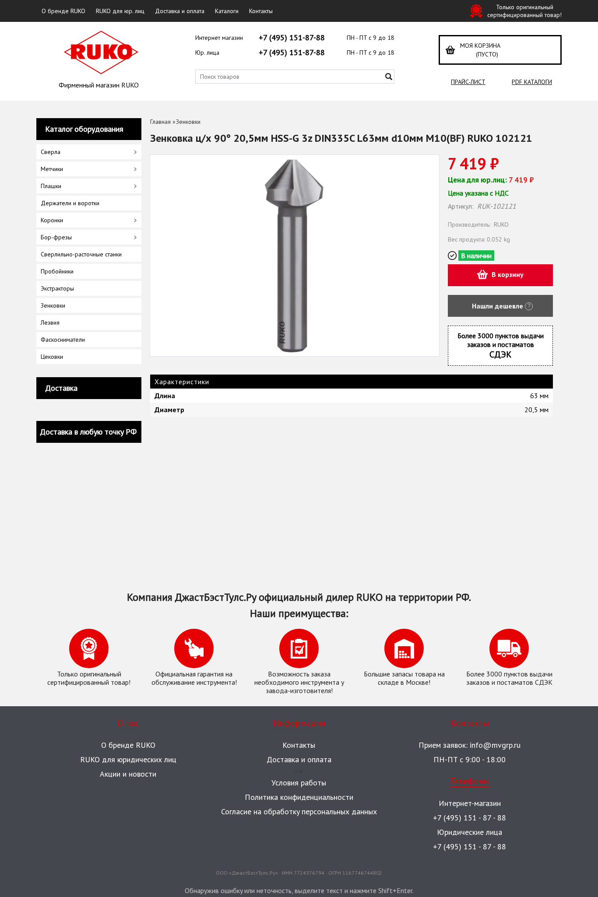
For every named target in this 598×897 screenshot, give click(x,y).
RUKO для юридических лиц (128, 759)
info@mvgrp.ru (495, 745)
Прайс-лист (468, 82)
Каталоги (227, 11)
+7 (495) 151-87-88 (292, 37)
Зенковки (188, 122)
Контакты (261, 11)
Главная (160, 122)
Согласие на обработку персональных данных (299, 811)
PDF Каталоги (532, 82)
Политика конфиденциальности (299, 797)
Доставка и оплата (179, 11)
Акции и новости (128, 774)
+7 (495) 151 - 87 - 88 (469, 818)
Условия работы (298, 783)
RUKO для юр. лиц (120, 11)
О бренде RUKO (63, 11)
